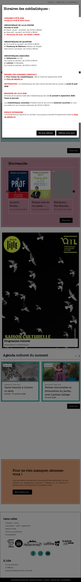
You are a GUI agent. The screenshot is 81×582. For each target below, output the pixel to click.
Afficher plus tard (66, 133)
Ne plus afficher (46, 133)
